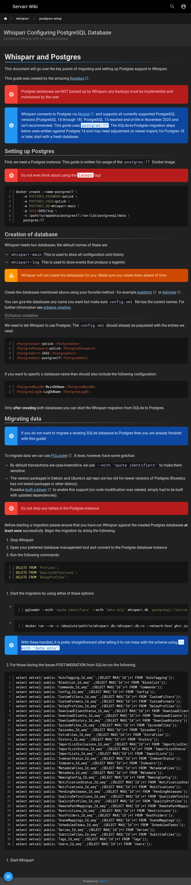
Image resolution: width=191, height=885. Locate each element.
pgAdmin (144, 292)
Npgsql (84, 114)
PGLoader (59, 455)
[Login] (183, 6)
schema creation (57, 307)
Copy (182, 190)
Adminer (169, 292)
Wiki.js (103, 881)
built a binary (36, 489)
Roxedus (77, 78)
